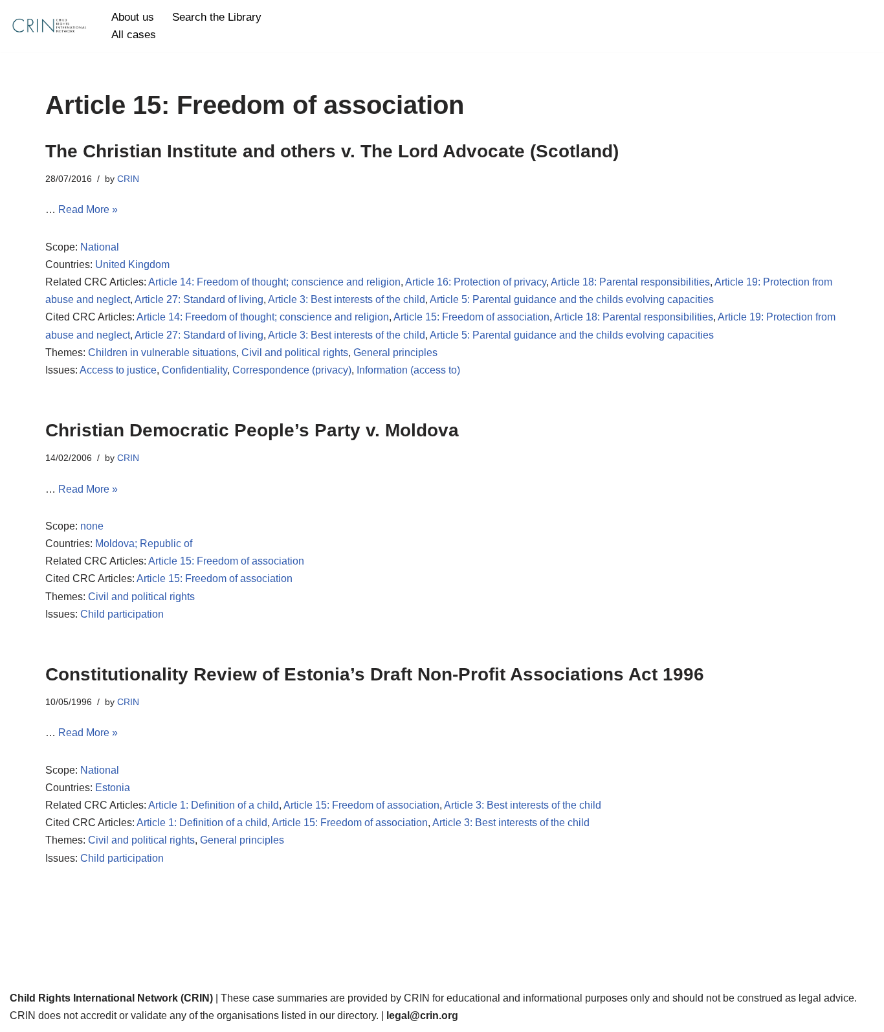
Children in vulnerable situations (162, 352)
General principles (395, 352)
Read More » (88, 209)
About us (132, 17)
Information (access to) (408, 370)
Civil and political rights (294, 352)
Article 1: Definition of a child (213, 805)
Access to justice (118, 370)
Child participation (122, 614)
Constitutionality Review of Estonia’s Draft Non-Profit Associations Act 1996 (374, 674)
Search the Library (216, 17)
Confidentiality (194, 370)
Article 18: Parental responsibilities (630, 281)
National (99, 246)
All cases (133, 34)
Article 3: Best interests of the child (346, 299)
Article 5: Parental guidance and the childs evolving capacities (572, 299)
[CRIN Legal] (48, 26)
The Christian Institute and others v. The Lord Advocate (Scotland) (332, 151)
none (92, 526)
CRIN (128, 179)
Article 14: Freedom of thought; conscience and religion (274, 281)
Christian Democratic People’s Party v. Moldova (252, 430)
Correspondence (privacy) (291, 370)
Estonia (112, 787)
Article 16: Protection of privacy (475, 281)
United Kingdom (132, 264)
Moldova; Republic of (143, 543)
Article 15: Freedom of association (471, 316)
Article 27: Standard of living (199, 299)
